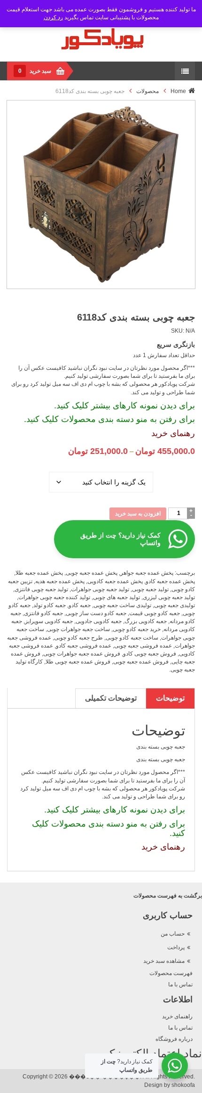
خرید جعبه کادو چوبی (137, 629)
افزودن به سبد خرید (138, 513)
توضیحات (170, 698)
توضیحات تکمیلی (111, 698)
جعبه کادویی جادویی (99, 621)
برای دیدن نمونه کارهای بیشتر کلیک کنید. (124, 405)
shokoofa (183, 1085)
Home (178, 91)
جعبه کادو (80, 605)
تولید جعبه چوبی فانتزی (41, 589)
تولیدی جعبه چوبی (174, 605)
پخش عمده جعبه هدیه (60, 581)
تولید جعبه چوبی (150, 589)
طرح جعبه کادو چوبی (78, 637)
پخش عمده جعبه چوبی (91, 573)
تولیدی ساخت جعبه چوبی (122, 605)
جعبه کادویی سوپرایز (49, 621)
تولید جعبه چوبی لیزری (169, 597)
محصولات (147, 91)
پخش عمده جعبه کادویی (115, 581)
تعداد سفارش (174, 471)
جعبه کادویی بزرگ (145, 621)
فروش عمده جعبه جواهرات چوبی (81, 653)
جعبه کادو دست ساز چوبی (96, 613)
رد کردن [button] (53, 17)
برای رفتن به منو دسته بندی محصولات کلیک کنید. (109, 419)
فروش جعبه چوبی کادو (149, 653)
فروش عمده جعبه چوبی (141, 661)
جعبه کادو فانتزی (43, 613)
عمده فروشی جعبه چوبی (143, 645)
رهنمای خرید (173, 433)
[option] (101, 195)
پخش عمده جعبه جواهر (146, 573)
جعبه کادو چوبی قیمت (154, 613)
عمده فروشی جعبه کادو (83, 645)
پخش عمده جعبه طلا (39, 573)
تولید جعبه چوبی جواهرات (100, 589)
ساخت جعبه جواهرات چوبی (78, 629)
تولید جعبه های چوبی (116, 597)
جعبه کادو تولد (49, 605)
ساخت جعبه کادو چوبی (132, 637)
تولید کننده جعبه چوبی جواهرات (54, 597)
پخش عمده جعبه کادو (170, 581)
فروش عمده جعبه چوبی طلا (78, 661)
